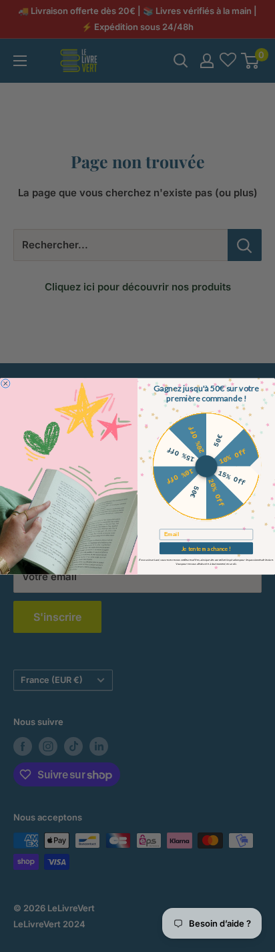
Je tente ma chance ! (207, 548)
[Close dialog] (5, 383)
